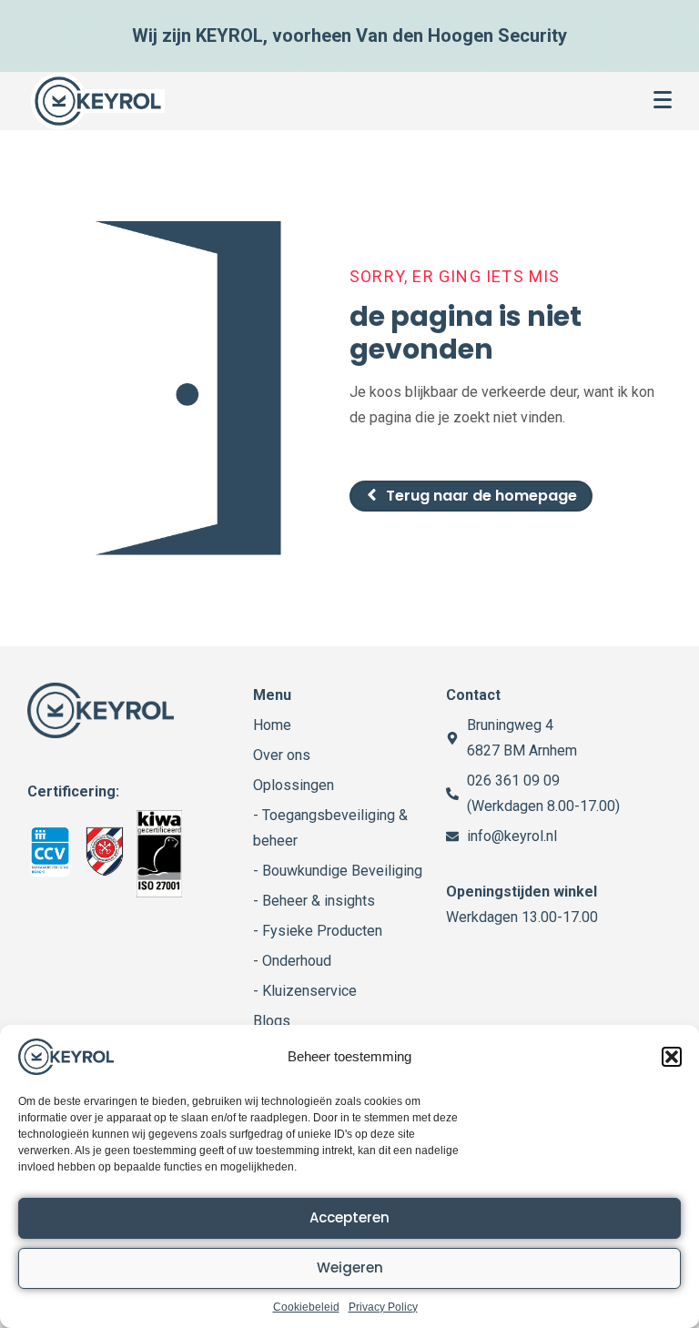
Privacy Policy (383, 1307)
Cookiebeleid (306, 1307)
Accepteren (349, 1217)
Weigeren (350, 1267)
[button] (672, 1057)
